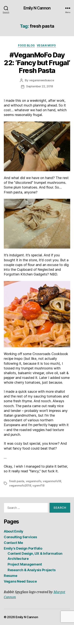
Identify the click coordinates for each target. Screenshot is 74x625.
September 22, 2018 (39, 86)
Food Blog (26, 45)
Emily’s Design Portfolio (23, 548)
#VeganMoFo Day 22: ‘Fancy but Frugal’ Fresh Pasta (37, 63)
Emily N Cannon (37, 8)
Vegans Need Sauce (20, 581)
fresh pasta (16, 481)
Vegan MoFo (46, 45)
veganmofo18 (52, 481)
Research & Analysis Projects (31, 570)
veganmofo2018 (20, 485)
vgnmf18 (38, 485)
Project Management (25, 564)
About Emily (13, 531)
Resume (10, 576)
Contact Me (13, 543)
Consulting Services (20, 537)
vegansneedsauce (41, 80)
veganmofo (33, 481)
